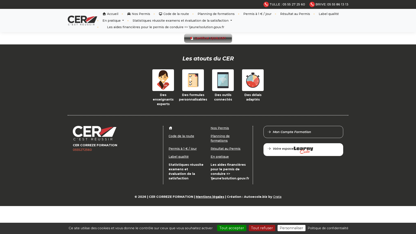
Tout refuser (262, 228)
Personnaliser (291, 228)
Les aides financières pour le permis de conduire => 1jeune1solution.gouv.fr (165, 27)
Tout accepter (231, 228)
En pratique (112, 21)
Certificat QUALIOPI (210, 38)
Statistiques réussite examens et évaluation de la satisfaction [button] (181, 21)
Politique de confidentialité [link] (328, 228)
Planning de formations (216, 14)
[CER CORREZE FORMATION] (82, 20)
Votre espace (283, 149)
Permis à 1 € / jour (257, 14)
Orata (277, 197)
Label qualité (329, 14)
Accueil (112, 14)
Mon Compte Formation (292, 132)
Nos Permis (140, 14)
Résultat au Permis (295, 14)
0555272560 (82, 150)
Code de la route (175, 14)
